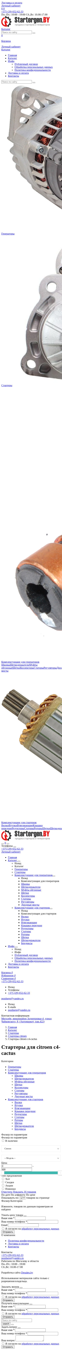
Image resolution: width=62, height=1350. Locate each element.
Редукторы (18, 828)
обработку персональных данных (40, 1228)
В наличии (11, 1140)
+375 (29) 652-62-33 (12, 848)
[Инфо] (16, 947)
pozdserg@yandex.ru (19, 1010)
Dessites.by (27, 1272)
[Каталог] (19, 861)
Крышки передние (31, 925)
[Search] (8, 843)
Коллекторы (27, 667)
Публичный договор (26, 64)
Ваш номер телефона (14, 1221)
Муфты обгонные (31, 890)
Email (4, 1225)
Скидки (9, 1182)
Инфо (11, 61)
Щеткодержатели (19, 664)
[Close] (14, 846)
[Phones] (2, 843)
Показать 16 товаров (24, 1191)
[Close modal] (25, 1215)
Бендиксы (26, 943)
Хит (7, 1179)
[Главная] (25, 840)
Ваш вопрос (8, 1340)
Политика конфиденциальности (33, 70)
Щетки (16, 667)
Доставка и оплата (11, 2)
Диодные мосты (30, 904)
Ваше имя (7, 1218)
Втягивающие (25, 825)
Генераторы (8, 233)
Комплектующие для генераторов (20, 662)
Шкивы (5, 664)
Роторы (38, 828)
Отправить (8, 1232)
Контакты (13, 76)
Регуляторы (50, 667)
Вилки (5, 825)
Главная (12, 55)
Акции (9, 1185)
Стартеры (6, 385)
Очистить (6, 1191)
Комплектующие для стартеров (19, 822)
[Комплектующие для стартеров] (51, 908)
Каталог (12, 58)
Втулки (13, 825)
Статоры (39, 667)
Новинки (10, 1188)
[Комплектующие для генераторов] (54, 876)
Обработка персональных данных (34, 67)
